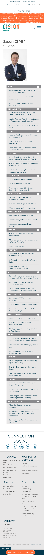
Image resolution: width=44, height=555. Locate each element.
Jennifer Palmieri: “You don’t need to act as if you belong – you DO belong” (24, 120)
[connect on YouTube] (28, 446)
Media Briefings (8, 486)
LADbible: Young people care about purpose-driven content (22, 171)
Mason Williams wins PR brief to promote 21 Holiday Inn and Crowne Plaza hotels (22, 414)
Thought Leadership (10, 491)
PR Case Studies (15, 315)
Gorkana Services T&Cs (30, 494)
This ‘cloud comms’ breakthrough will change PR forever (22, 384)
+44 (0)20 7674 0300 (9, 533)
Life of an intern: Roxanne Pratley (21, 179)
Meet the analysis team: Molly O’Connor (23, 215)
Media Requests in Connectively (16, 5)
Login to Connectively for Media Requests (29, 467)
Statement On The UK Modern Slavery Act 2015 (31, 509)
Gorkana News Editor (22, 46)
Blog (29, 5)
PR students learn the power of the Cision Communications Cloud (22, 91)
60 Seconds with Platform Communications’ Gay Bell (18, 268)
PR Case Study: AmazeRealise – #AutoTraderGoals (20, 324)
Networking (7, 494)
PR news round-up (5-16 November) (22, 208)
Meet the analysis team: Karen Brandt (23, 220)
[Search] (33, 27)
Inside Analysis (14, 212)
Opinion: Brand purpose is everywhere (23, 304)
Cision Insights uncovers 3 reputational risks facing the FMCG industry (23, 397)
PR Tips (11, 335)
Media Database (9, 465)
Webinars (6, 489)
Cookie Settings (36, 544)
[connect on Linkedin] (21, 446)
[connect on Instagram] (35, 446)
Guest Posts (13, 176)
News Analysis (14, 294)
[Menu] (38, 27)
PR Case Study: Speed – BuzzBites (22, 318)
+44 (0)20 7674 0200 (22, 11)
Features (12, 153)
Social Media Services (11, 475)
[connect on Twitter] (8, 446)
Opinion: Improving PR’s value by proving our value (21, 352)
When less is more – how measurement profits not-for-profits (23, 241)
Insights (11, 230)
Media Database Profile (30, 470)
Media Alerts (26, 463)
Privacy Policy (26, 489)
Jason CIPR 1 (14, 41)
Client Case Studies (28, 501)
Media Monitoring (9, 467)
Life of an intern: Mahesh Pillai (20, 184)
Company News (14, 109)
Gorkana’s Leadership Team (29, 497)
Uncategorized (15, 401)
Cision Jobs (7, 477)
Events (11, 131)
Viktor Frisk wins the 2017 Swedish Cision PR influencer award (21, 189)
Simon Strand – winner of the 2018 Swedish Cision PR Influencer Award (22, 158)
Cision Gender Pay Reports (28, 514)
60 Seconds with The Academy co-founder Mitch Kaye (22, 255)
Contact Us (25, 486)
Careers (36, 5)
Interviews (13, 250)
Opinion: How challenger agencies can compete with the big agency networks (23, 277)
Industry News (14, 194)
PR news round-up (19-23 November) (22, 204)
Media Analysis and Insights (9, 471)
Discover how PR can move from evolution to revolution (21, 198)
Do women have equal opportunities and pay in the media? (22, 149)
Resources (13, 379)
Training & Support (9, 524)
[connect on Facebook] (15, 446)
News (10, 272)
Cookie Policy (26, 491)
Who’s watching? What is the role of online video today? (22, 374)
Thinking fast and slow (17, 246)
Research (12, 357)
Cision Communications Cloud (11, 461)
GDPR (23, 8)
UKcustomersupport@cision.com (9, 536)
